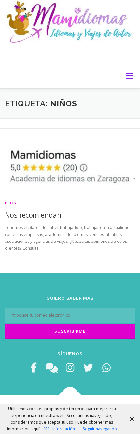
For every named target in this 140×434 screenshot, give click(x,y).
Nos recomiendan (33, 215)
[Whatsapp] (106, 368)
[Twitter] (88, 368)
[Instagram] (70, 368)
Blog (11, 202)
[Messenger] (52, 368)
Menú (129, 76)
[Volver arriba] (70, 395)
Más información (59, 429)
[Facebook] (33, 368)
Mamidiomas (31, 53)
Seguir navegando (100, 429)
